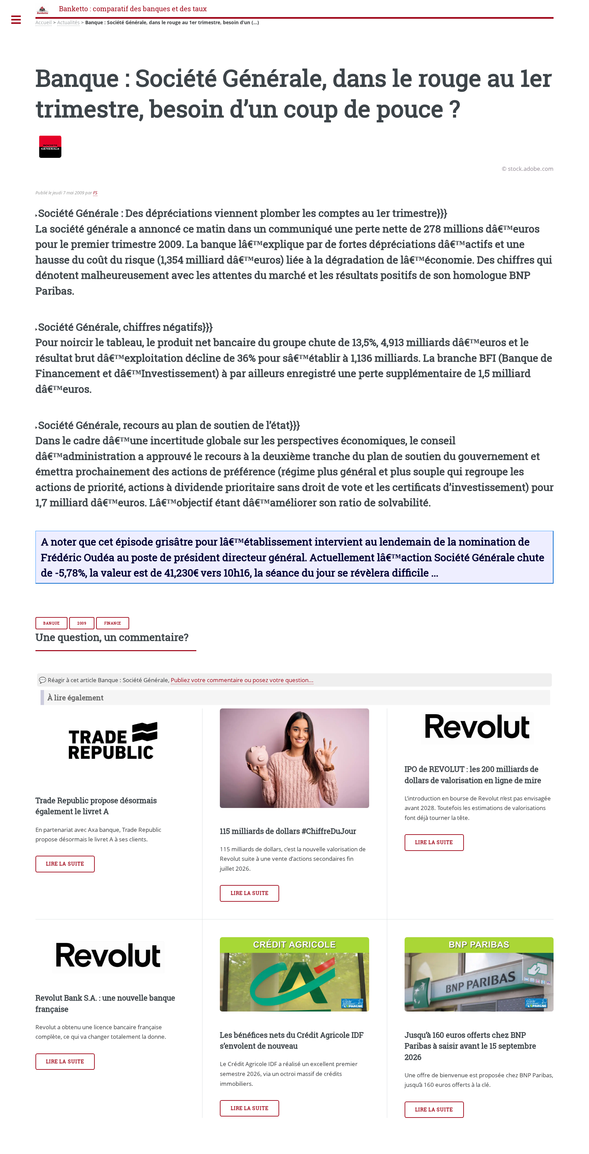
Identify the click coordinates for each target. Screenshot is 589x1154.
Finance (112, 623)
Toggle (16, 20)
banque (51, 623)
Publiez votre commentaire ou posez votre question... (242, 680)
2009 (82, 623)
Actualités (68, 22)
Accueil (43, 22)
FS (95, 193)
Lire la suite (65, 863)
